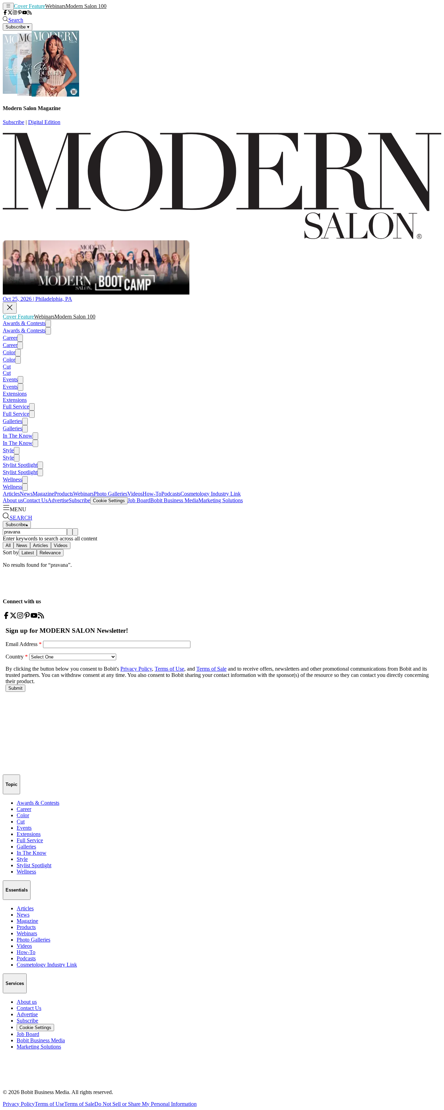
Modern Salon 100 (86, 6)
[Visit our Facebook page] (5, 13)
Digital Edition (44, 122)
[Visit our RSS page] (29, 13)
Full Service (16, 406)
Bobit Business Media (174, 500)
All (8, 545)
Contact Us (35, 500)
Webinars (55, 6)
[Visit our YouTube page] (24, 13)
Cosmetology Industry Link (210, 494)
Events (10, 379)
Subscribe (13, 122)
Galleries (12, 421)
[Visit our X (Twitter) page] (10, 13)
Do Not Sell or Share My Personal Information (145, 1104)
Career (10, 338)
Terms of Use (49, 1104)
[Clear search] (75, 532)
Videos (135, 494)
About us (13, 500)
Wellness (12, 479)
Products (63, 494)
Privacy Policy (19, 1104)
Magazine (43, 494)
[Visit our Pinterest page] (19, 13)
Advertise (58, 500)
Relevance (50, 552)
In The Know (18, 436)
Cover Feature (29, 6)
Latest (28, 552)
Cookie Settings (109, 500)
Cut (7, 367)
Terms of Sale (79, 1104)
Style (8, 450)
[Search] (69, 532)
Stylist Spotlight (20, 465)
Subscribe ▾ (17, 27)
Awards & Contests (24, 323)
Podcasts (170, 494)
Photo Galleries (110, 494)
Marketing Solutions (220, 500)
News (26, 494)
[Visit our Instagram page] (14, 13)
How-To (152, 494)
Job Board (139, 500)
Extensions (15, 394)
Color (9, 352)
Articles (11, 494)
